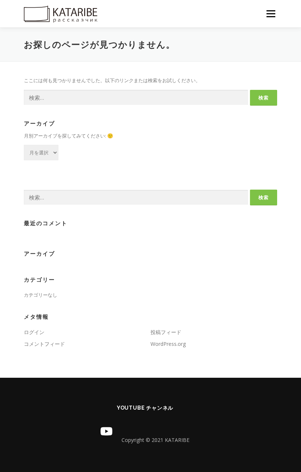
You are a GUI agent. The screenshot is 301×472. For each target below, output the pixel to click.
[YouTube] (106, 431)
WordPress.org (168, 343)
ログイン (34, 332)
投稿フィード (165, 332)
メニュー (270, 13)
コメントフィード (44, 343)
